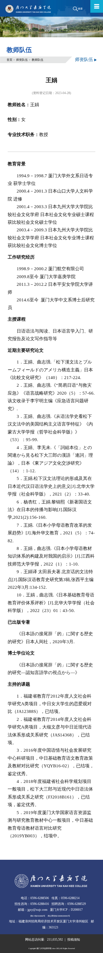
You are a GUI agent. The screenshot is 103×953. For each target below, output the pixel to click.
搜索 (80, 8)
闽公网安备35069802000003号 (59, 916)
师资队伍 (22, 59)
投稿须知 (73, 939)
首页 (9, 59)
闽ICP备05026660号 (37, 916)
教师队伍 (37, 59)
